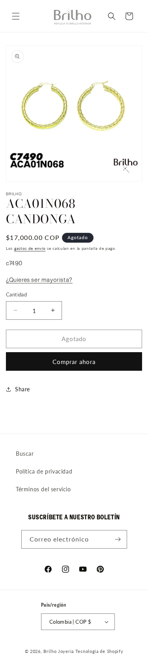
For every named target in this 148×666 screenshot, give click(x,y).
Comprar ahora (74, 361)
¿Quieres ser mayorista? (39, 280)
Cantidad (16, 294)
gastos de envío (30, 248)
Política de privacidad (44, 471)
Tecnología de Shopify (99, 651)
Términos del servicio (43, 489)
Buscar (25, 453)
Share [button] (22, 389)
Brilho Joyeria (58, 651)
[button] (15, 16)
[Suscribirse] (118, 539)
